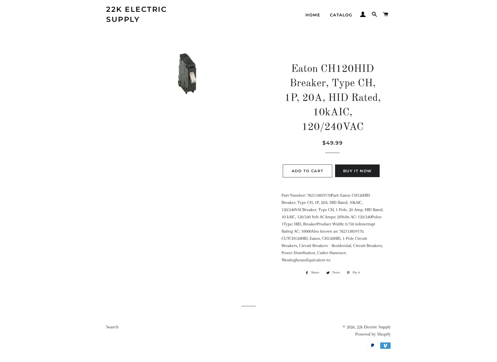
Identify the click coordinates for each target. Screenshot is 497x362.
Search (112, 327)
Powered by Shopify (373, 334)
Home (312, 15)
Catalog (341, 15)
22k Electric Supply (136, 14)
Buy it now (357, 170)
